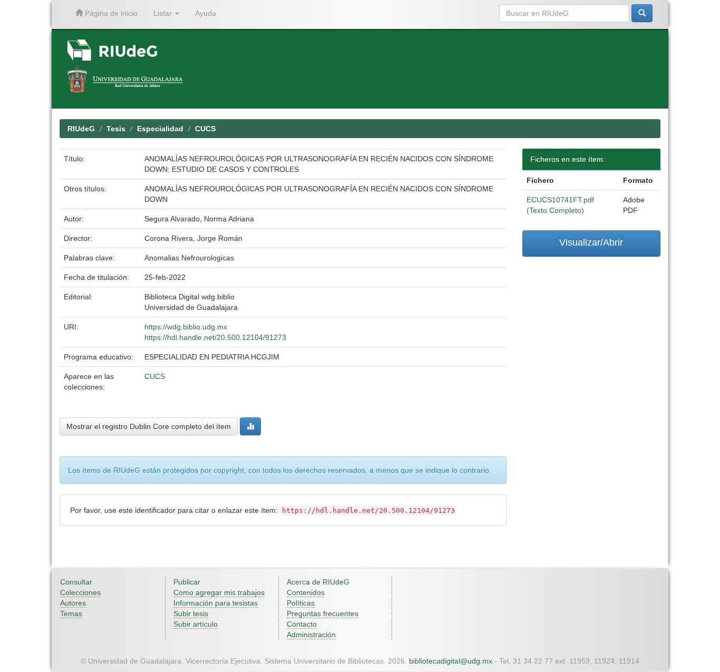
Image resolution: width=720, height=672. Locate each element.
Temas (71, 613)
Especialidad (160, 128)
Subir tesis (190, 613)
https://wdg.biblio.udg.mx (185, 327)
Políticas (301, 603)
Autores (73, 603)
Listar (163, 13)
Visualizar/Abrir (591, 242)
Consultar (76, 582)
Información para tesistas (215, 603)
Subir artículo (195, 624)
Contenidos (306, 592)
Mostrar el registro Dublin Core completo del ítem (148, 426)
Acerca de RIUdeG (318, 582)
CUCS (205, 128)
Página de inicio (110, 13)
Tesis (115, 128)
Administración (311, 634)
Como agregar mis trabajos (219, 592)
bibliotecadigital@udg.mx (450, 661)
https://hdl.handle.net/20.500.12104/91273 (215, 337)
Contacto (302, 624)
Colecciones (80, 592)
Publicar (186, 582)
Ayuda (205, 13)
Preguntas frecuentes (322, 613)
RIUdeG (81, 128)
